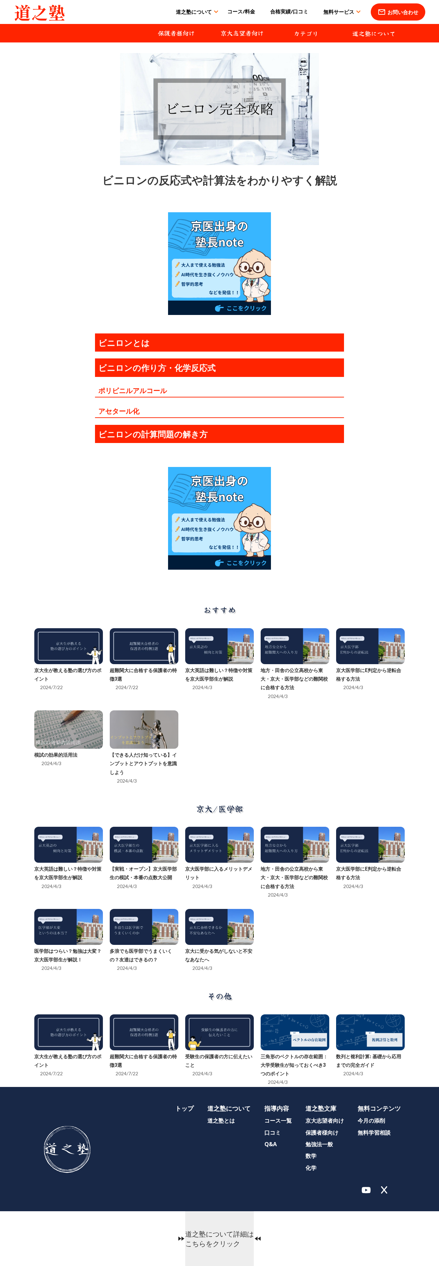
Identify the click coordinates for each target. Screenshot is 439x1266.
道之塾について (373, 33)
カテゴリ (306, 33)
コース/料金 (241, 11)
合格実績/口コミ (289, 11)
